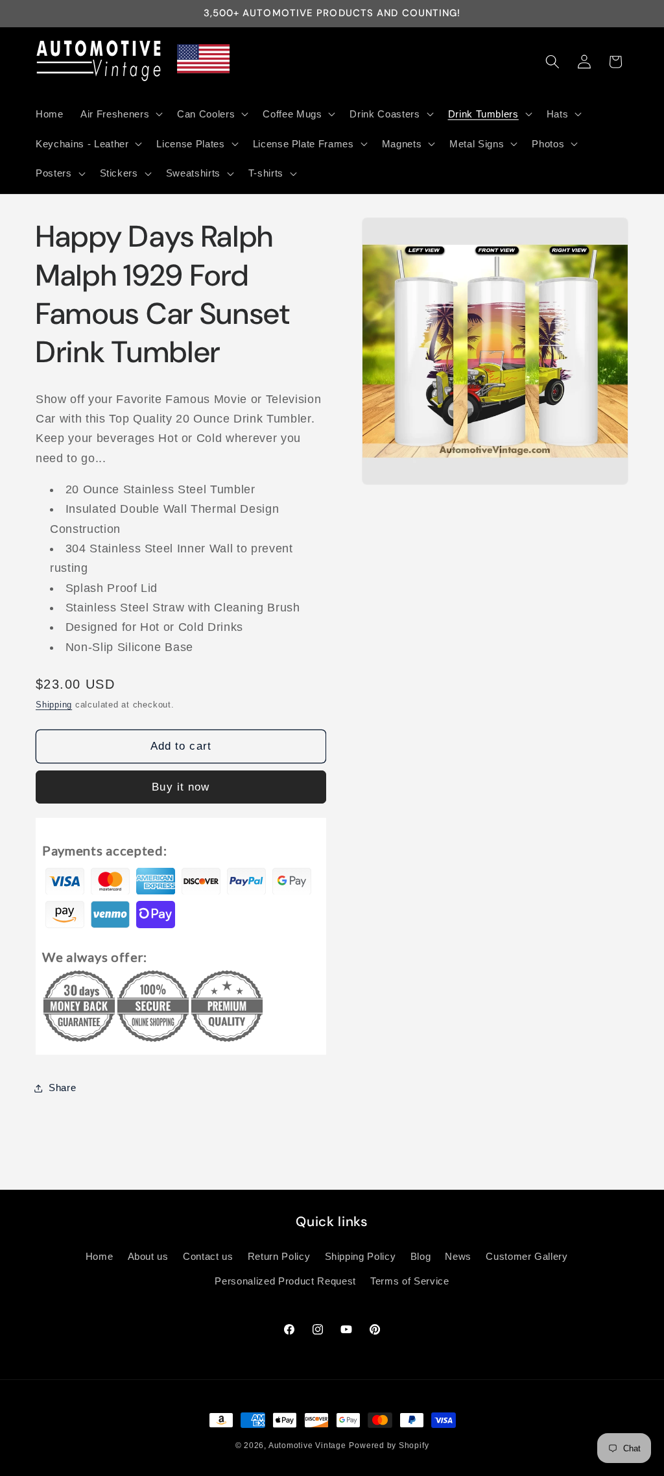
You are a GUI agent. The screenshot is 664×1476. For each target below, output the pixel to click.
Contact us (208, 1256)
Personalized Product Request (285, 1280)
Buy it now (180, 787)
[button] (120, 114)
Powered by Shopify (389, 1445)
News (458, 1256)
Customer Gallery (527, 1256)
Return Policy (279, 1256)
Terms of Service (409, 1280)
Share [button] (62, 1087)
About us (148, 1256)
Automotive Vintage (307, 1445)
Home (99, 1256)
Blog (420, 1256)
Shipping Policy (360, 1256)
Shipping (54, 704)
